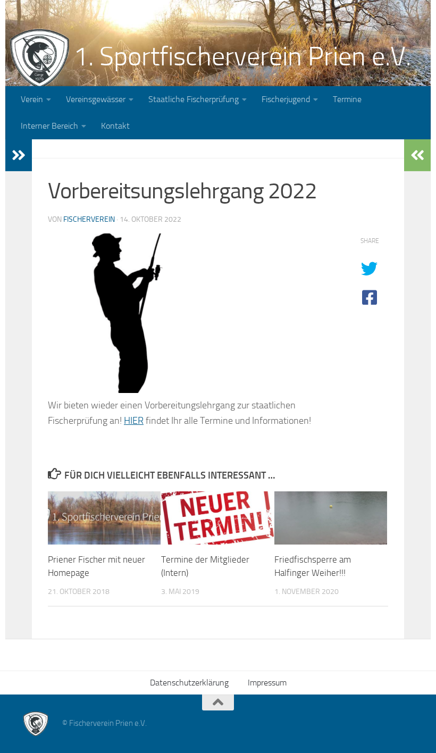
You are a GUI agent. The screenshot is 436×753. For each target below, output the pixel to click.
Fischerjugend (286, 99)
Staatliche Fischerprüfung (193, 99)
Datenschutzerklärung (189, 682)
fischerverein (89, 219)
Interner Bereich (49, 126)
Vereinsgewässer (95, 99)
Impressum (267, 682)
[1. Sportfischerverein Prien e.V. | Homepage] (39, 58)
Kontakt (115, 126)
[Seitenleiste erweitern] (18, 155)
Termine (347, 99)
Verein (32, 99)
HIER (134, 420)
